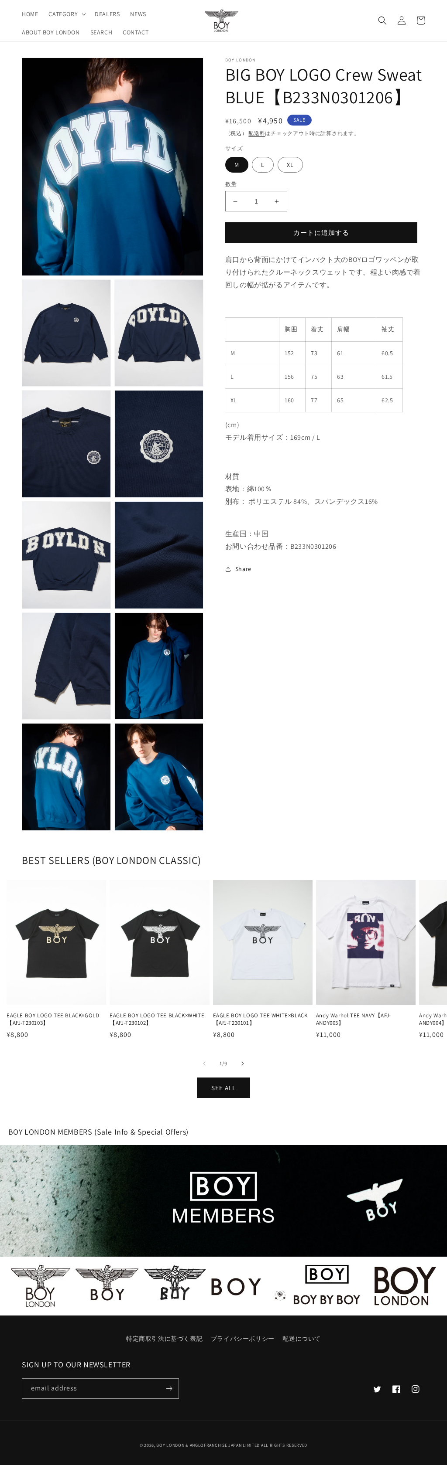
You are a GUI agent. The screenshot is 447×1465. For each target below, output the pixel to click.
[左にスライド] (204, 1063)
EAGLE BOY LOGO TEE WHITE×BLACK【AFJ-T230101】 (260, 1019)
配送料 (256, 133)
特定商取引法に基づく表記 (164, 1339)
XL (290, 165)
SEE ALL (223, 1088)
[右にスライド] (242, 1063)
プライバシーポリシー (243, 1339)
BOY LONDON (170, 1445)
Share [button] (243, 569)
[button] (66, 14)
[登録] (169, 1388)
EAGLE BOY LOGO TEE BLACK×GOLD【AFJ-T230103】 (53, 1019)
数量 (231, 184)
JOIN (223, 1200)
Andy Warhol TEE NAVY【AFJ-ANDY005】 (353, 1019)
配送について (301, 1339)
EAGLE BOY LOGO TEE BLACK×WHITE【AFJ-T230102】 (157, 1019)
